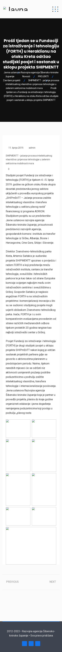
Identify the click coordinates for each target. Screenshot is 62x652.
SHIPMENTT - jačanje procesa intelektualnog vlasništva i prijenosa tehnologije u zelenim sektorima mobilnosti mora (29, 159)
